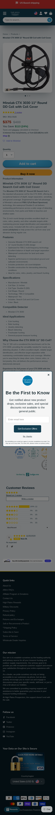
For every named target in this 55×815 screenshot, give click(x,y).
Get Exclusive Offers (27, 429)
